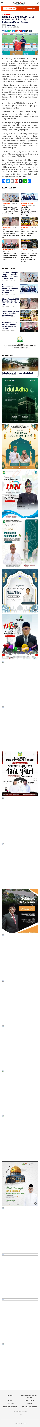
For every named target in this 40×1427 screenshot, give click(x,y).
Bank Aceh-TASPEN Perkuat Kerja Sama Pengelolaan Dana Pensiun (9, 256)
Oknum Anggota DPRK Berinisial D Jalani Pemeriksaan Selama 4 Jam (10, 234)
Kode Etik (10, 1404)
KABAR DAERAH (6, 203)
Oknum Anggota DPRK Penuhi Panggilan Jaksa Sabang (29, 233)
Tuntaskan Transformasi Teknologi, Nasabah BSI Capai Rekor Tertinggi (28, 211)
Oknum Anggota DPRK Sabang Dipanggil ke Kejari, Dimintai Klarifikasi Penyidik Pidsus (29, 257)
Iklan (10, 1400)
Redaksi (10, 1395)
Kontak (29, 1404)
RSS (21, 1415)
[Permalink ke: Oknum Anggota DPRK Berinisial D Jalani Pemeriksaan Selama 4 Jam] (10, 221)
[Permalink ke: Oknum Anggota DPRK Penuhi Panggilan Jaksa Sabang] (29, 221)
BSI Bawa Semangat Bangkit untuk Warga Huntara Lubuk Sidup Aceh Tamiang (10, 210)
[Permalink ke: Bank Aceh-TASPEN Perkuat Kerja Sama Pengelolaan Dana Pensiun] (10, 243)
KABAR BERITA (7, 14)
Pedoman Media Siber (29, 1407)
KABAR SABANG (6, 227)
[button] (3, 31)
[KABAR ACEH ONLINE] (20, 3)
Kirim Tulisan (29, 1400)
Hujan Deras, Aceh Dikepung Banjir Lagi (17, 373)
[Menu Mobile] (2, 3)
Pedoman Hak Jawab (10, 1407)
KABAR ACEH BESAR (7, 250)
